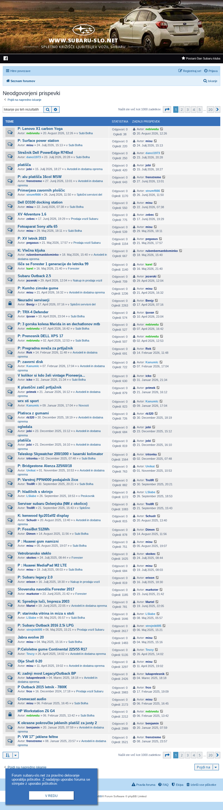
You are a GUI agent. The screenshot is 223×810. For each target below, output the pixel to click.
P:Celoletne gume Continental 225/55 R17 (52, 649)
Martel (30, 605)
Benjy (30, 304)
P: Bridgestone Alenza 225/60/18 (45, 466)
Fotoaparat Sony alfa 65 (37, 226)
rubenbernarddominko (42, 254)
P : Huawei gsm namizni (38, 541)
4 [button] (194, 109)
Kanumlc (32, 366)
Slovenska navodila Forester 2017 (46, 589)
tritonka (32, 458)
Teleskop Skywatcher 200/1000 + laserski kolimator (60, 454)
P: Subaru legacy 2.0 (35, 577)
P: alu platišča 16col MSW (39, 177)
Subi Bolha (86, 133)
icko (29, 379)
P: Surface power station (38, 141)
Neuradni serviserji (33, 300)
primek (31, 391)
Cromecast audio (32, 699)
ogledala (25, 427)
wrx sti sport (28, 401)
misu (29, 145)
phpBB (97, 796)
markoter (32, 593)
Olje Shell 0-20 (30, 661)
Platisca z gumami (33, 413)
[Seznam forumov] (83, 29)
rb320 (30, 417)
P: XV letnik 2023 (32, 238)
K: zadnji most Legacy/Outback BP (47, 673)
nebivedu (33, 133)
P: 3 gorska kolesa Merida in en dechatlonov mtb (59, 324)
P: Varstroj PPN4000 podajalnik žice (48, 480)
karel (29, 268)
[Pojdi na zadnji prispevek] (162, 129)
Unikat (31, 470)
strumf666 (33, 194)
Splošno (84, 507)
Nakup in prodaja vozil (87, 280)
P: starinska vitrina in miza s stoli (46, 613)
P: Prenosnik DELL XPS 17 (40, 336)
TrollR (30, 484)
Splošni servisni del (89, 194)
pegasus (32, 242)
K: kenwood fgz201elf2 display (43, 516)
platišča (24, 165)
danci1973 (33, 157)
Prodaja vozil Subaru (84, 218)
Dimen (31, 533)
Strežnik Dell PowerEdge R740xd (45, 153)
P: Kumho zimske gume (38, 288)
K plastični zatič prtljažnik (39, 387)
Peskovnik (88, 496)
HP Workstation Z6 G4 (36, 711)
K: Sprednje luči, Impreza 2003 (43, 601)
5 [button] (200, 109)
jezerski (31, 280)
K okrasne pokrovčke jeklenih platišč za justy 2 (57, 723)
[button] (167, 109)
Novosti (84, 405)
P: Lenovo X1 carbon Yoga (40, 129)
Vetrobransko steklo (34, 553)
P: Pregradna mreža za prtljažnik (45, 348)
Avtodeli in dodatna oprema (85, 169)
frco (29, 691)
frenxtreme (34, 181)
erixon (30, 581)
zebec (30, 218)
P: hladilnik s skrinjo (35, 492)
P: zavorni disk (30, 362)
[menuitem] (6, 59)
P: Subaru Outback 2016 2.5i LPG (46, 625)
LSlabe (31, 496)
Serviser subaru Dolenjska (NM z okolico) (52, 504)
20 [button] (210, 109)
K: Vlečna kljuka (31, 250)
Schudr (31, 520)
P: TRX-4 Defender (33, 312)
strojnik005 (34, 629)
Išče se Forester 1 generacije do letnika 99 (53, 264)
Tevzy (30, 653)
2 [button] (182, 109)
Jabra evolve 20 (31, 637)
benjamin (33, 727)
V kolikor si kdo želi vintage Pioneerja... (51, 375)
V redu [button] (51, 796)
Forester (73, 268)
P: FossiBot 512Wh (33, 529)
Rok (29, 352)
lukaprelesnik (35, 677)
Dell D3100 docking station (40, 202)
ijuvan (30, 316)
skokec (31, 557)
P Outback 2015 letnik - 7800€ (42, 687)
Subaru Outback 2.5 (34, 276)
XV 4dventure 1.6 (32, 214)
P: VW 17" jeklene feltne (38, 737)
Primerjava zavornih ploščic (41, 190)
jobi (29, 169)
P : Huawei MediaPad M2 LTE (42, 565)
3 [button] (188, 109)
